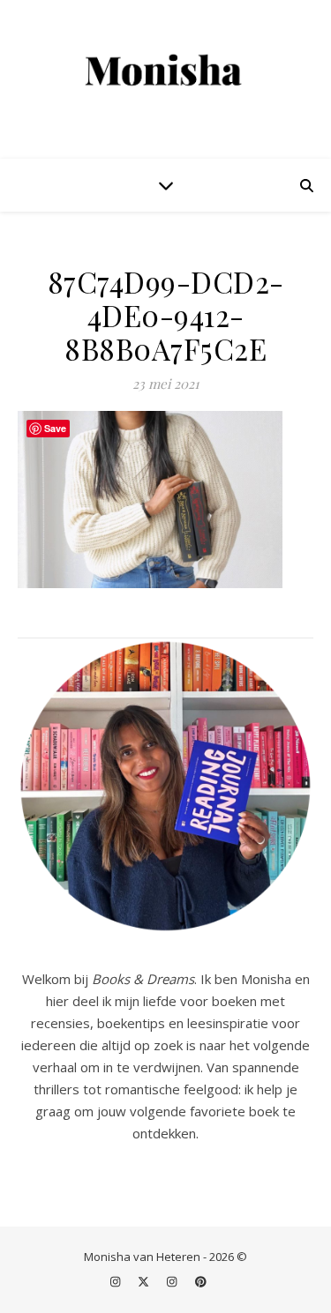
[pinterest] (201, 1282)
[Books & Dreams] (166, 71)
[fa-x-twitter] (145, 1282)
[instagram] (116, 1282)
